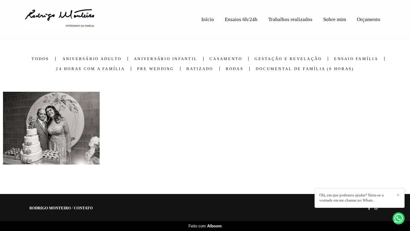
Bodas (234, 69)
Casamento (226, 59)
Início (207, 19)
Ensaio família (356, 59)
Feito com (205, 226)
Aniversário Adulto (92, 59)
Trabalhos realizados (290, 19)
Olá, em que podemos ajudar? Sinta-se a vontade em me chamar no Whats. (351, 197)
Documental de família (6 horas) (305, 69)
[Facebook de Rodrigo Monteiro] (369, 208)
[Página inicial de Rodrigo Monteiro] (67, 19)
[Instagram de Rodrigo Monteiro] (376, 208)
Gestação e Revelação (288, 59)
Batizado (199, 69)
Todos (40, 59)
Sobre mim (334, 19)
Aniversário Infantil (165, 59)
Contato (83, 208)
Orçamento (368, 19)
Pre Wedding (155, 69)
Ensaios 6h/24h (241, 19)
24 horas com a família (90, 69)
